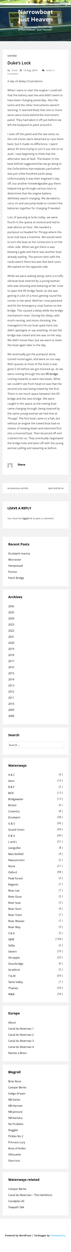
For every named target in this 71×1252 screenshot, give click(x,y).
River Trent (15, 915)
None (11, 866)
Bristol (12, 805)
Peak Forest (15, 878)
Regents (13, 884)
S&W (11, 939)
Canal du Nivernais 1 (21, 1028)
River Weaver (16, 921)
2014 (11, 679)
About (12, 1022)
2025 (11, 612)
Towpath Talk (16, 1207)
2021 (11, 637)
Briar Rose (14, 1081)
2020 (11, 643)
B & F (11, 787)
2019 (11, 649)
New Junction (16, 860)
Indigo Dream (16, 1093)
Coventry (13, 811)
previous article (19, 488)
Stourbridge (15, 964)
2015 (11, 673)
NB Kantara (15, 1118)
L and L (12, 842)
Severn (12, 951)
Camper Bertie (17, 1087)
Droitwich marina (19, 553)
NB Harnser (15, 1106)
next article (54, 488)
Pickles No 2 (15, 1136)
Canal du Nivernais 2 (21, 1035)
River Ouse (15, 896)
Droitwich (14, 817)
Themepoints (58, 1235)
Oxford (12, 55)
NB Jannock (15, 1112)
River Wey (14, 927)
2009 (11, 710)
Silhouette (14, 1154)
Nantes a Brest (17, 1053)
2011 (11, 697)
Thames (13, 988)
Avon (11, 781)
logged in (27, 518)
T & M (11, 976)
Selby (11, 945)
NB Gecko (14, 1099)
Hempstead (15, 566)
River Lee (13, 890)
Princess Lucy (16, 1142)
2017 (11, 661)
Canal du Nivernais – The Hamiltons (30, 1195)
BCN (11, 793)
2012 (11, 691)
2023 (11, 624)
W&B (11, 994)
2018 (11, 655)
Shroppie (14, 957)
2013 (11, 685)
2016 (11, 667)
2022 (11, 630)
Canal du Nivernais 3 (21, 1041)
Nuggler (13, 1130)
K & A (11, 836)
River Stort (14, 909)
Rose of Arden (17, 1148)
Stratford (14, 970)
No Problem (15, 1124)
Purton (12, 572)
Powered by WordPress (18, 1235)
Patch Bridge (16, 578)
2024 (11, 618)
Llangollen (14, 848)
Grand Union (16, 829)
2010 (11, 704)
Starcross (14, 1160)
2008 (11, 716)
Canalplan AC (16, 1201)
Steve (15, 70)
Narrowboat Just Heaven (35, 15)
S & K (11, 933)
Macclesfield (15, 854)
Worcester (14, 559)
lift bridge (52, 374)
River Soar (14, 903)
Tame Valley (15, 982)
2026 (11, 606)
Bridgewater (15, 799)
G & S (11, 823)
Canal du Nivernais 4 (21, 1047)
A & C (11, 775)
